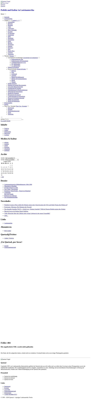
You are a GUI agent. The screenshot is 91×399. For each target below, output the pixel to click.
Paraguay (10, 47)
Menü (2, 14)
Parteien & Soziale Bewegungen (17, 85)
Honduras (10, 38)
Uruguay (10, 52)
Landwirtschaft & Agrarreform (16, 96)
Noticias (6, 128)
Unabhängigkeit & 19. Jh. (18, 62)
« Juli (2, 177)
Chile (9, 27)
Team (9, 112)
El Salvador (11, 33)
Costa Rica (11, 28)
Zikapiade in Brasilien (10, 186)
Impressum (11, 108)
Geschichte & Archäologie (15, 57)
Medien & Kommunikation (19, 79)
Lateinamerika (8, 223)
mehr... (6, 215)
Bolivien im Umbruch (10, 195)
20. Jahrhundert (15, 64)
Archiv (3, 158)
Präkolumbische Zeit (17, 59)
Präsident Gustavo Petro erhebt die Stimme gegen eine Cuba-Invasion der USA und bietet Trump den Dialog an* (36, 205)
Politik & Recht (12, 83)
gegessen (6, 147)
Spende (6, 246)
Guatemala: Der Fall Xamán (8, 193)
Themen (6, 56)
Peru (9, 49)
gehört (6, 145)
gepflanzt (6, 150)
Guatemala (11, 35)
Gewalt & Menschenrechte (15, 87)
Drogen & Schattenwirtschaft (16, 98)
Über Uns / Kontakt (9, 106)
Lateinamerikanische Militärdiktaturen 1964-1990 (18, 184)
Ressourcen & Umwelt (14, 95)
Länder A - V (8, 20)
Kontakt (10, 109)
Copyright (7, 389)
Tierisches (10, 114)
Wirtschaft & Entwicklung (15, 91)
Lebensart (14, 74)
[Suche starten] (22, 119)
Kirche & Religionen (14, 101)
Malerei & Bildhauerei (17, 77)
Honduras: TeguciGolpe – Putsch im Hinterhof (17, 191)
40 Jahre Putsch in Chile (11, 187)
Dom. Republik (12, 30)
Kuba (9, 41)
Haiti (9, 36)
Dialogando (7, 131)
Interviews (7, 133)
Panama (10, 46)
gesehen (6, 144)
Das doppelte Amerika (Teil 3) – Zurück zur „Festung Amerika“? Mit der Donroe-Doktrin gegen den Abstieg (34, 209)
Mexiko (10, 43)
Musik (13, 80)
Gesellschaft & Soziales (14, 88)
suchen (3, 119)
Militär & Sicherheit (13, 99)
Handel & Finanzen (13, 93)
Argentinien (11, 22)
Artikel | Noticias (9, 238)
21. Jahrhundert (15, 65)
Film (12, 72)
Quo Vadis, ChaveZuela (11, 189)
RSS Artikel (7, 231)
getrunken (7, 149)
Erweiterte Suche (5, 121)
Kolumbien (11, 39)
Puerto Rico (11, 51)
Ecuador (10, 31)
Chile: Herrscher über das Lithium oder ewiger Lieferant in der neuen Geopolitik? (27, 213)
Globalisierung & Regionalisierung (17, 90)
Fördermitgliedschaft (13, 111)
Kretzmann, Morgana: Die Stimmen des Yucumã (17, 207)
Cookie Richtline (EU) (10, 394)
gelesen (6, 142)
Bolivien (10, 23)
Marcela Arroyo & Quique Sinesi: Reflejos (16, 211)
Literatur (13, 75)
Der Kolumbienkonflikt (10, 197)
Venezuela (11, 54)
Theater (13, 82)
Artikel (6, 130)
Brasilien (10, 25)
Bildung (13, 70)
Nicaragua (11, 44)
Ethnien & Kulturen (13, 67)
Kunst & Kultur (12, 69)
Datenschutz (7, 393)
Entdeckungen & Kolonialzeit (19, 61)
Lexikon (6, 135)
